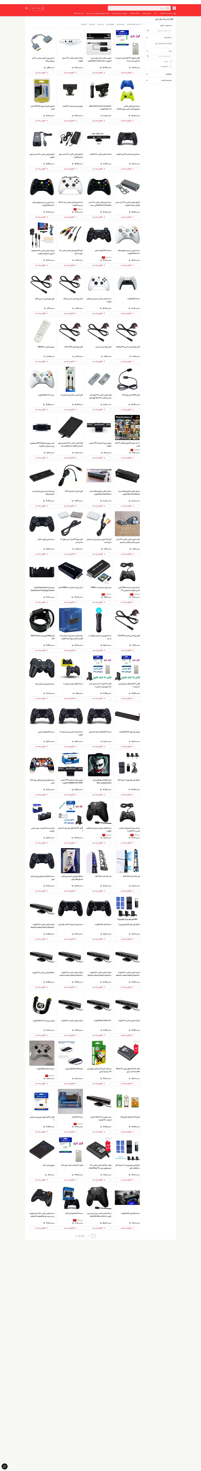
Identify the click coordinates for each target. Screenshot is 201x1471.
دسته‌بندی (168, 37)
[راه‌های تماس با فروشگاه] (5, 1466)
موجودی (169, 74)
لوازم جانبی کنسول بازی (163, 43)
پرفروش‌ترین (110, 24)
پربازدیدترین (120, 24)
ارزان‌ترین (92, 24)
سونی (166, 61)
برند (170, 51)
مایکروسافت (164, 66)
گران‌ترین (84, 24)
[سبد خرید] (26, 8)
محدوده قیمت (166, 80)
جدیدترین (100, 24)
